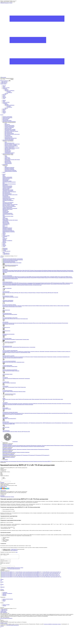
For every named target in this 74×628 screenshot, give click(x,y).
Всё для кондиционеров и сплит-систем (10, 317)
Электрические (13, 382)
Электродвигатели (6, 430)
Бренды (4, 96)
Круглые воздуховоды (13, 305)
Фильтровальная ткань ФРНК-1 (59, 282)
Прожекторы (5, 404)
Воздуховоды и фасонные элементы (9, 304)
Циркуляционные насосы (7, 346)
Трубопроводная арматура (7, 390)
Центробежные (45, 270)
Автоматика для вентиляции (8, 300)
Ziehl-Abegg (20, 270)
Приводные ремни (6, 291)
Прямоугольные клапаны (40, 305)
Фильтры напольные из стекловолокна (26, 282)
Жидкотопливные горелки (7, 374)
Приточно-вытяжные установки (12, 296)
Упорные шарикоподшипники (38, 446)
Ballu (26, 270)
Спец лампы (50, 399)
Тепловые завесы (26, 339)
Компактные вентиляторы (62, 270)
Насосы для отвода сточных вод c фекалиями (35, 351)
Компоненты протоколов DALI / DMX (38, 422)
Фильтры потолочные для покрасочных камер (32, 284)
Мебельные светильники (37, 403)
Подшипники (5, 226)
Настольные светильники (57, 403)
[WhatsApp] (5, 488)
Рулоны (16, 387)
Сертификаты (9, 92)
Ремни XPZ (5, 292)
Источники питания (6, 422)
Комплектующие (6, 421)
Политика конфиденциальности (6, 618)
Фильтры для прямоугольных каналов (62, 277)
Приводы (11, 301)
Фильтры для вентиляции (7, 275)
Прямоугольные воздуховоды (30, 305)
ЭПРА (13, 423)
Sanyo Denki (17, 271)
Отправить (2, 569)
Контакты (4, 94)
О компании (5, 88)
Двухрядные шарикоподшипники (48, 445)
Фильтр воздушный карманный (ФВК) (39, 276)
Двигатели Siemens (13, 431)
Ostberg (23, 270)
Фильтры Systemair (40, 277)
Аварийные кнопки (6, 413)
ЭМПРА (10, 423)
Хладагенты (18, 318)
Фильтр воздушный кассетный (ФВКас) (24, 276)
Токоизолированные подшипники (26, 446)
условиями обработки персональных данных (15, 567)
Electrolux (32, 270)
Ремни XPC (18, 292)
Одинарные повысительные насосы (40, 356)
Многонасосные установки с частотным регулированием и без (14, 356)
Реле (13, 414)
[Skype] (7, 488)
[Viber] (4, 488)
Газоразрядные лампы (7, 399)
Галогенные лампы (14, 399)
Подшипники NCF (18, 455)
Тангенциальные (70, 270)
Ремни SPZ (56, 292)
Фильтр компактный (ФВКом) (63, 276)
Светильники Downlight (12, 404)
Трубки (19, 387)
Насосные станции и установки (8, 355)
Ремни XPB (14, 292)
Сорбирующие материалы (45, 283)
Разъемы (10, 414)
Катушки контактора (32, 413)
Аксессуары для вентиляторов (27, 271)
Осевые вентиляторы (38, 270)
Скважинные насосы (20, 362)
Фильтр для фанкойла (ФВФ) (52, 276)
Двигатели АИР (21, 431)
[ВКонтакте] (1, 488)
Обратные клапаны (21, 305)
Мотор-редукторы (6, 427)
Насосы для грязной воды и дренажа (20, 351)
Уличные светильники (29, 404)
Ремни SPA (43, 292)
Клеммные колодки (40, 413)
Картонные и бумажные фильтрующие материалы (12, 283)
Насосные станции (29, 356)
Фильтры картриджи (20, 284)
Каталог (1, 114)
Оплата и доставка (6, 87)
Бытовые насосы (6, 362)
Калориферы (12, 339)
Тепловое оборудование (7, 338)
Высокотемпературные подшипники (24, 445)
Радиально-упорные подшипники (14, 446)
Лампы (4, 398)
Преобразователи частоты (50, 422)
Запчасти (4, 296)
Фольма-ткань (23, 387)
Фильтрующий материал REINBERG (9, 284)
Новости (4, 85)
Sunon (20, 271)
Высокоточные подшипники (36, 445)
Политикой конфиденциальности (14, 568)
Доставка (12, 496)
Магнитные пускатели (68, 413)
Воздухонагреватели (6, 339)
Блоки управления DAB (7, 370)
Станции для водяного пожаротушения (10, 366)
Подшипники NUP (39, 455)
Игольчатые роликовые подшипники (9, 452)
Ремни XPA (9, 292)
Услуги (4, 95)
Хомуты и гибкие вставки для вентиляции (61, 305)
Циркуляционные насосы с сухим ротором (27, 347)
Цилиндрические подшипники (8, 454)
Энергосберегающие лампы (58, 399)
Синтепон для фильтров (7, 288)
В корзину (2, 482)
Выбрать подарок (3, 486)
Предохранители (6, 414)
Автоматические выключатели (16, 413)
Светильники (5, 402)
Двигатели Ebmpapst (6, 431)
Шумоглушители (6, 306)
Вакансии (6, 89)
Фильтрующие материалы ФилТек (63, 283)
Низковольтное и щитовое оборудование (10, 412)
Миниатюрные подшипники (59, 445)
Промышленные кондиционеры (8, 334)
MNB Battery (5, 418)
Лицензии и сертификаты (9, 90)
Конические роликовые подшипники (9, 449)
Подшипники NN (12, 455)
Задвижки (4, 391)
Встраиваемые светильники (17, 403)
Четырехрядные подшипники (43, 449)
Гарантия (4, 97)
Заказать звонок (3, 83)
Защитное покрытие (69, 282)
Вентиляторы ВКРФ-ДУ (46, 461)
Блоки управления (25, 413)
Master (13, 271)
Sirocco (5, 272)
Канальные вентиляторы (7, 271)
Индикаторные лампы (27, 399)
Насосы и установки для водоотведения (10, 350)
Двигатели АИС (27, 431)
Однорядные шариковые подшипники (10, 445)
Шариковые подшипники (7, 444)
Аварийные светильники (7, 403)
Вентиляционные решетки (12, 314)
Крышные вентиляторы (52, 270)
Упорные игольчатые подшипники (23, 452)
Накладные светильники (47, 403)
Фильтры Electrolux (26, 277)
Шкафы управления (15, 370)
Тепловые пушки (6, 381)
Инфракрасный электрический (18, 378)
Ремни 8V (39, 292)
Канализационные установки (8, 351)
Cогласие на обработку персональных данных (52, 624)
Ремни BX (31, 292)
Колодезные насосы (12, 362)
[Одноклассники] (2, 488)
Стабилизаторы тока (65, 422)
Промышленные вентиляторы (8, 270)
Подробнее (2, 495)
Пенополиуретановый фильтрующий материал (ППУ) (43, 282)
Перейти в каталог (3, 623)
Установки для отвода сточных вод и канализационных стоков (18, 352)
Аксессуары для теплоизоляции (8, 387)
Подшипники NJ (26, 455)
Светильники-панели (21, 404)
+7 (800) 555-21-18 (3, 82)
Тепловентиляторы (18, 339)
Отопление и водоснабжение (8, 202)
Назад (6, 123)
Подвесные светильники (66, 403)
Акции (4, 86)
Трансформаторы (6, 423)
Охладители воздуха (6, 330)
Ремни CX (35, 292)
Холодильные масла (24, 318)
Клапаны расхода (6, 305)
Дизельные (8, 382)
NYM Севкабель (8, 408)
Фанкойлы (5, 335)
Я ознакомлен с (11, 568)
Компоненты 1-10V (26, 422)
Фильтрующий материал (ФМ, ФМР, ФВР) (10, 282)
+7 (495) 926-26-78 (3, 81)
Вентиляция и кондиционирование (9, 183)
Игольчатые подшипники (7, 451)
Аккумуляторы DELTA (12, 418)
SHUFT (28, 270)
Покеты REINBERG (36, 283)
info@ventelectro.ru (14, 550)
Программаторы (58, 422)
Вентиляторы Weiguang (56, 271)
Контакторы (46, 413)
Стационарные (27, 378)
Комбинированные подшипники (9, 457)
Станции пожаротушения (7, 365)
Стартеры (71, 422)
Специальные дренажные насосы (50, 351)
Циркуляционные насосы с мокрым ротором (11, 347)
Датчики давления (6, 301)
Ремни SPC (52, 292)
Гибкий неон (20, 399)
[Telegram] (8, 488)
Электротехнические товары (8, 216)
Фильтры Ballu (20, 277)
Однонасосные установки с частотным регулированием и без (58, 356)
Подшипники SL (46, 455)
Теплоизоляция (5, 386)
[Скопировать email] (10, 80)
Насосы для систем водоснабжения (9, 361)
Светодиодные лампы (43, 399)
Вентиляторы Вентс (64, 271)
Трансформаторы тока (18, 414)
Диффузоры (5, 314)
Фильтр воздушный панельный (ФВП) (10, 276)
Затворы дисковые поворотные (12, 391)
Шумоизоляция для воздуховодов (15, 306)
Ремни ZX (22, 292)
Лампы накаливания (35, 399)
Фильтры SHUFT (34, 277)
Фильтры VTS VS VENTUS (49, 277)
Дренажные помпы (6, 318)
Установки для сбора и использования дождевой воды (13, 357)
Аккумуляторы (5, 417)
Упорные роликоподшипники (32, 449)
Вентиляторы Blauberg (37, 271)
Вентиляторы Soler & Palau (47, 271)
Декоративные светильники (28, 403)
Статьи (4, 98)
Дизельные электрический (7, 378)
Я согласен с (12, 567)
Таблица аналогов (14, 278)
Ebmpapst (15, 270)
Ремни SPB (47, 292)
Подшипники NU (32, 455)
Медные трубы (12, 318)
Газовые (4, 382)
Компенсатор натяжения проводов (16, 422)
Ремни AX (27, 292)
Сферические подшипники (22, 449)
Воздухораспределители (7, 313)
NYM (4, 408)
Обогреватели (5, 377)
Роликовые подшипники (7, 448)
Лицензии (9, 91)
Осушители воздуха (6, 327)
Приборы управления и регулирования (10, 369)
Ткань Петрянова (53, 283)
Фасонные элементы (49, 305)
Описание (2, 496)
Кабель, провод (5, 407)
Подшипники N (6, 455)
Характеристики (7, 496)
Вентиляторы (5, 269)
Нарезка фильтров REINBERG (27, 283)
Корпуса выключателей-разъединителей (56, 413)
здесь (16, 552)
